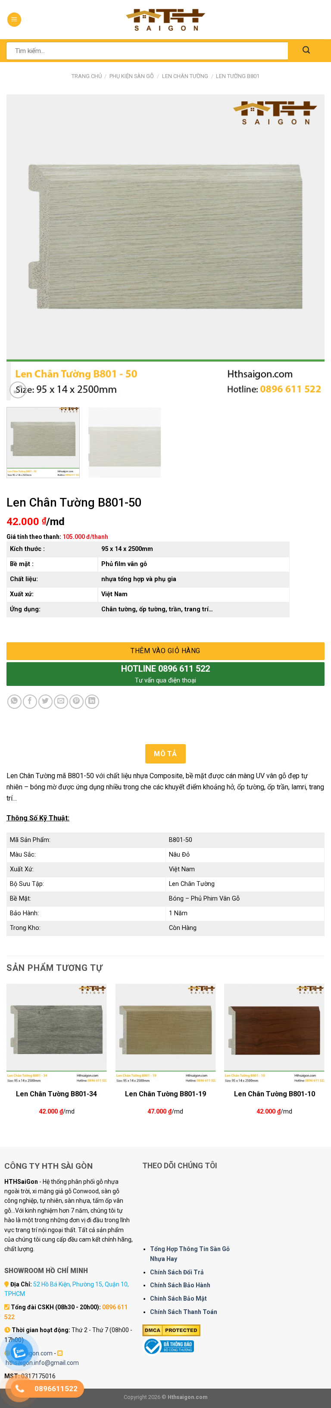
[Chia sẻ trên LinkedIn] (92, 702)
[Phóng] (17, 390)
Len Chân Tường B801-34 (56, 1094)
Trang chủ (87, 76)
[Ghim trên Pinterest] (76, 702)
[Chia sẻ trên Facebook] (30, 702)
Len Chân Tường (185, 76)
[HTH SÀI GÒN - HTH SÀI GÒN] (165, 19)
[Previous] (23, 247)
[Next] (307, 247)
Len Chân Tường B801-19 (165, 1094)
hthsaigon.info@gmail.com (42, 1362)
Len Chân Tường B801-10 (274, 1094)
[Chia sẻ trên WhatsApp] (14, 702)
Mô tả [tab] (165, 754)
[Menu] (14, 20)
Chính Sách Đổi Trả (177, 1272)
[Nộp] (306, 50)
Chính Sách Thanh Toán (183, 1311)
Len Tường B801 (237, 76)
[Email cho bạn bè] (61, 702)
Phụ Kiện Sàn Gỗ (131, 76)
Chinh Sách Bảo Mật (178, 1298)
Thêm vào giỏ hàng (165, 651)
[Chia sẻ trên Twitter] (45, 702)
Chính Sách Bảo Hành (180, 1285)
